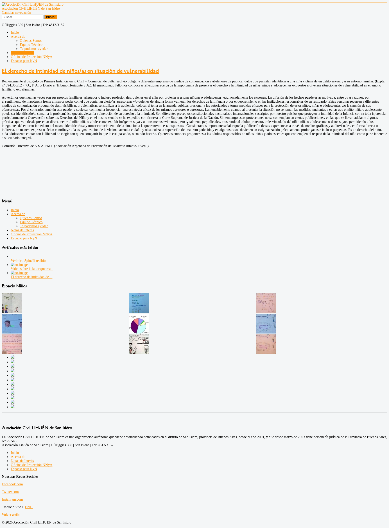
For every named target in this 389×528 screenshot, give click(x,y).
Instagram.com (12, 499)
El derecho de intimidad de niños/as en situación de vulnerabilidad (80, 71)
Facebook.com (12, 484)
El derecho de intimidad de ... (31, 277)
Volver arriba (11, 515)
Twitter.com (10, 492)
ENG (29, 507)
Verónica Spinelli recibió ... (30, 261)
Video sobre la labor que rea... (32, 269)
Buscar (50, 17)
